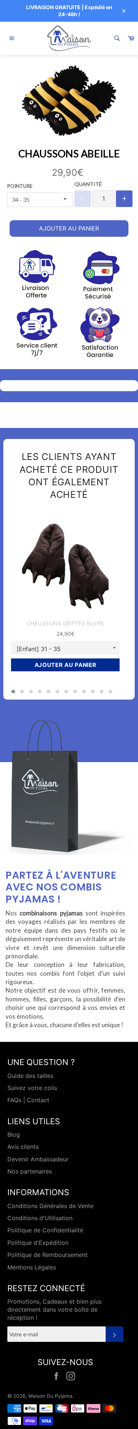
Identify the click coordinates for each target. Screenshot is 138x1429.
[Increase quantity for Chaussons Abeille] (124, 198)
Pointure (19, 186)
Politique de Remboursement (47, 1254)
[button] (13, 691)
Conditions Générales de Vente (50, 1206)
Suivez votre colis (32, 1088)
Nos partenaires (29, 1171)
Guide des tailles (30, 1075)
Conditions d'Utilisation (39, 1218)
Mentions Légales (31, 1267)
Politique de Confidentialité (45, 1230)
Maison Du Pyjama (50, 1396)
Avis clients (23, 1146)
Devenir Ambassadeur (37, 1159)
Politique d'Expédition (37, 1242)
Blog (13, 1134)
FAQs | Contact (28, 1100)
